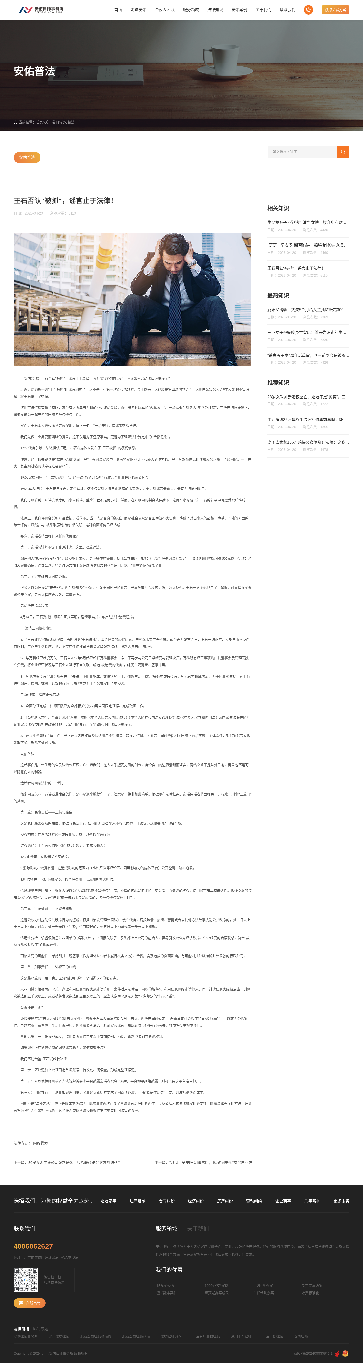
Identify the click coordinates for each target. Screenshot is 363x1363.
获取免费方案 (335, 10)
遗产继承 (137, 1201)
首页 (39, 122)
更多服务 (341, 1201)
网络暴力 (40, 1143)
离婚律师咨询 (171, 1336)
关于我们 (52, 122)
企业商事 (283, 1201)
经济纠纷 (196, 1201)
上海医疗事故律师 (206, 1336)
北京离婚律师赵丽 (136, 1336)
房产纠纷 (225, 1201)
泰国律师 (301, 1336)
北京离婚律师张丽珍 (95, 1336)
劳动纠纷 (254, 1201)
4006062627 (33, 1246)
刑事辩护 (312, 1201)
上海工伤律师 (272, 1336)
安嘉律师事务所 (26, 1336)
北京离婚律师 (59, 1336)
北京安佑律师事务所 (57, 1353)
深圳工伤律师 (241, 1336)
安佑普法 (68, 122)
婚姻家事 (108, 1201)
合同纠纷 (167, 1201)
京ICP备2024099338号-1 (313, 1353)
